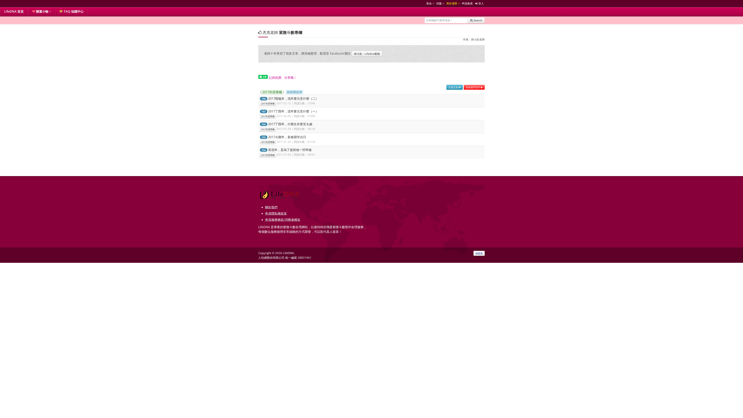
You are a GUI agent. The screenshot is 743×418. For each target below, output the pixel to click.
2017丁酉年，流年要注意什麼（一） (293, 111)
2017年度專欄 (267, 103)
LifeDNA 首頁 (14, 11)
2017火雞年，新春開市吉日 (287, 137)
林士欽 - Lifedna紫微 (367, 54)
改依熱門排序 (473, 87)
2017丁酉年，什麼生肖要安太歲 (290, 124)
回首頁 (479, 253)
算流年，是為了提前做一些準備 (290, 150)
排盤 (439, 3)
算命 (429, 3)
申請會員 (467, 3)
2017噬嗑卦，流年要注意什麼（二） (293, 98)
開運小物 (42, 11)
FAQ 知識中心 (73, 11)
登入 (481, 3)
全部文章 (453, 87)
